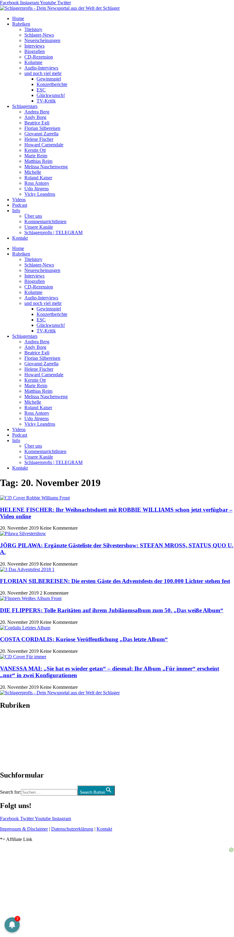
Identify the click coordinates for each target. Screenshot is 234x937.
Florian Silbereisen (42, 128)
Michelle (32, 172)
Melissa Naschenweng (46, 166)
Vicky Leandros (39, 194)
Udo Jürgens (36, 188)
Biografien (34, 51)
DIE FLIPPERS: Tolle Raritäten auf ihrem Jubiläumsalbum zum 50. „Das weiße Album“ (111, 610)
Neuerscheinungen (42, 40)
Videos (19, 199)
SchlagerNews (14, 723)
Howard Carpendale (43, 144)
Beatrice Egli (36, 122)
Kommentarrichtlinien (45, 221)
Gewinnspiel (49, 78)
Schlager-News (39, 35)
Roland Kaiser (38, 177)
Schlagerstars (24, 106)
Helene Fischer (38, 139)
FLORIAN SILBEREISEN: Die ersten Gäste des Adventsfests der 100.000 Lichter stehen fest (115, 581)
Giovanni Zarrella (41, 133)
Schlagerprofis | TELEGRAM (53, 232)
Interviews (34, 45)
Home (18, 18)
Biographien (12, 740)
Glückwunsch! (51, 95)
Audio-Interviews (41, 67)
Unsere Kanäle (38, 227)
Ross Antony (36, 183)
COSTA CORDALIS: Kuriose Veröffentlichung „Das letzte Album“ (84, 639)
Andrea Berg (36, 111)
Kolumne (33, 62)
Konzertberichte (52, 84)
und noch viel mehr (43, 73)
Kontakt (20, 238)
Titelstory (33, 29)
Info (16, 210)
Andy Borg (35, 117)
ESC (41, 89)
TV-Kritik (46, 100)
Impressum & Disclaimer (24, 828)
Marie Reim (35, 155)
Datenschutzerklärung (72, 828)
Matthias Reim (38, 161)
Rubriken (21, 24)
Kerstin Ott (35, 150)
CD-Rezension (38, 56)
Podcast (19, 205)
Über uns (33, 216)
